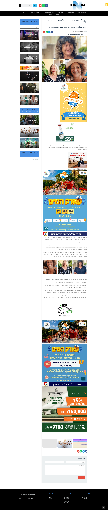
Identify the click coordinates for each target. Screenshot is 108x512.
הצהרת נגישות (84, 499)
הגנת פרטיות (84, 497)
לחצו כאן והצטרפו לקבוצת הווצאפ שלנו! (77, 34)
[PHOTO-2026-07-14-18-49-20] (77, 160)
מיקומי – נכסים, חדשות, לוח (49, 12)
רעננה (57, 14)
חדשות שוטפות (61, 12)
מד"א (50, 498)
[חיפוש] (20, 5)
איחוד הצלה (48, 499)
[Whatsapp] (43, 5)
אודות (86, 495)
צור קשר (85, 498)
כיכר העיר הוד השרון (82, 12)
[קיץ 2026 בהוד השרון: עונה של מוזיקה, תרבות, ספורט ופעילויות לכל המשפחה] (73, 102)
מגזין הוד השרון (71, 12)
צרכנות (67, 499)
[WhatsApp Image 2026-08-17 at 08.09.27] (64, 409)
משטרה (49, 497)
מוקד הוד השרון (48, 495)
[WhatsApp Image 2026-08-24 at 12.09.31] (65, 203)
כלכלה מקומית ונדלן (65, 502)
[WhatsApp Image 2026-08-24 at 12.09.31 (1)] (64, 353)
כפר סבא (24, 12)
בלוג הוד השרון (66, 501)
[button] (107, 4)
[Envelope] (40, 5)
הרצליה (50, 14)
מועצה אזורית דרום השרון (34, 12)
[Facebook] (46, 5)
